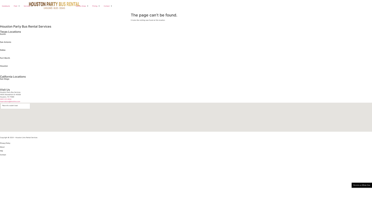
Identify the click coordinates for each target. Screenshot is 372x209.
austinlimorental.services (9, 36)
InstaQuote (6, 6)
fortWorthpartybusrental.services (12, 62)
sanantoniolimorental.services (11, 44)
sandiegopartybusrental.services (12, 83)
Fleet (15, 6)
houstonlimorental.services (10, 68)
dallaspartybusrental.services (10, 54)
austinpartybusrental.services (11, 38)
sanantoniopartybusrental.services (12, 47)
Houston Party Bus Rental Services (25, 26)
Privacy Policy (5, 143)
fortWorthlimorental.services (10, 60)
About (2, 147)
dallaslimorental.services (9, 52)
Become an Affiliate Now (361, 185)
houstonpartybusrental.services (11, 70)
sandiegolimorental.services (10, 81)
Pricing (94, 6)
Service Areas (81, 6)
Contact (107, 6)
